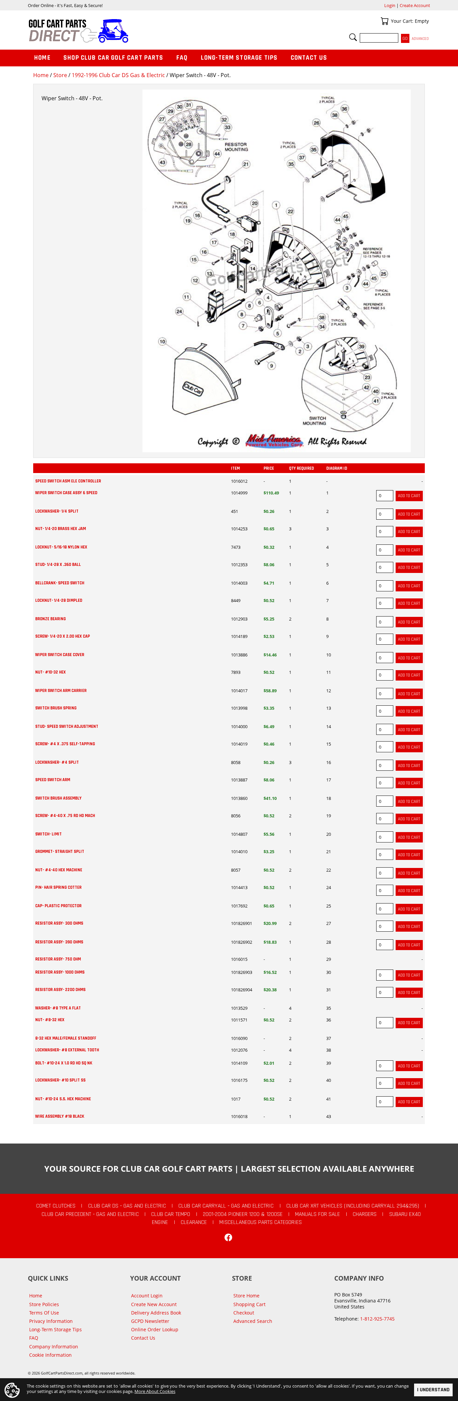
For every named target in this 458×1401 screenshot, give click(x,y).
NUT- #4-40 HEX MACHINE (58, 870)
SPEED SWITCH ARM (52, 779)
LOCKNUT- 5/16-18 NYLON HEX (61, 547)
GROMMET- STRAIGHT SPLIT (59, 851)
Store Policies (44, 1304)
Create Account (415, 5)
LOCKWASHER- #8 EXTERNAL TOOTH (67, 1050)
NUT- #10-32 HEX (50, 672)
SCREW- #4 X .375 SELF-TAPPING (65, 744)
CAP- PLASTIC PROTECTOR (58, 906)
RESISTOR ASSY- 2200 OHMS (60, 989)
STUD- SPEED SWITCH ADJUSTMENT (66, 726)
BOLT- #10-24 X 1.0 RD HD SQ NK (63, 1063)
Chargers (365, 1214)
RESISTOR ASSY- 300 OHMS (59, 923)
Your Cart (384, 21)
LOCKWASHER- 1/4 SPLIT (56, 511)
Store (60, 75)
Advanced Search (252, 1321)
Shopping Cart (249, 1304)
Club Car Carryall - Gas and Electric (226, 1206)
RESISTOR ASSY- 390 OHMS (59, 942)
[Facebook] (228, 1237)
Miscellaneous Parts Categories (260, 1222)
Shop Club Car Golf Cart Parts (113, 58)
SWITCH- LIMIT (48, 834)
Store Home (246, 1295)
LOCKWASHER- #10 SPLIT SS (60, 1080)
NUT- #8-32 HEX (49, 1020)
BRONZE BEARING (50, 619)
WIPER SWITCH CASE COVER (59, 654)
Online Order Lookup (154, 1329)
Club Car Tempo (170, 1214)
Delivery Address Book (156, 1312)
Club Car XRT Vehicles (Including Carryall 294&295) (352, 1206)
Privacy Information (51, 1321)
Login (389, 5)
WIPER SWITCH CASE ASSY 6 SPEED (66, 492)
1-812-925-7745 (377, 1319)
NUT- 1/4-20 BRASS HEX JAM (60, 528)
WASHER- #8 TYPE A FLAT (58, 1008)
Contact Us (309, 58)
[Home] (128, 31)
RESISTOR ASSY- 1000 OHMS (59, 972)
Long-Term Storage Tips (239, 58)
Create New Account (154, 1304)
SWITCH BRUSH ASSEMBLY (58, 798)
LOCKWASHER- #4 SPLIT (57, 762)
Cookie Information (50, 1355)
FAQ (182, 58)
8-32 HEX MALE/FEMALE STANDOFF (65, 1038)
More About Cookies (154, 1391)
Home (41, 75)
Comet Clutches (55, 1206)
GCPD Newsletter (150, 1321)
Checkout (243, 1312)
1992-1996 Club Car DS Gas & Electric (118, 75)
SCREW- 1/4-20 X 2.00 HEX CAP (62, 636)
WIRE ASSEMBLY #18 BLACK (59, 1116)
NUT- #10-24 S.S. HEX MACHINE (63, 1099)
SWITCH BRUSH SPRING (55, 708)
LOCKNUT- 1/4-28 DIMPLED (58, 600)
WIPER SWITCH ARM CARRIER (61, 690)
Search (353, 37)
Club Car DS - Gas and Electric (127, 1206)
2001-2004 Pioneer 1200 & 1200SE (243, 1214)
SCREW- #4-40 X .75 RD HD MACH (65, 815)
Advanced (420, 38)
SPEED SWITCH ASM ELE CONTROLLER (68, 481)
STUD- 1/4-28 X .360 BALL (58, 564)
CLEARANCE (194, 1222)
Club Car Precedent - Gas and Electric (90, 1214)
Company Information (53, 1346)
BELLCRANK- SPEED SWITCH (59, 583)
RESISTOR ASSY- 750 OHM (58, 959)
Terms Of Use (44, 1312)
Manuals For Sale (317, 1214)
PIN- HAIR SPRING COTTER (58, 887)
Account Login (147, 1295)
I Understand (433, 1389)
